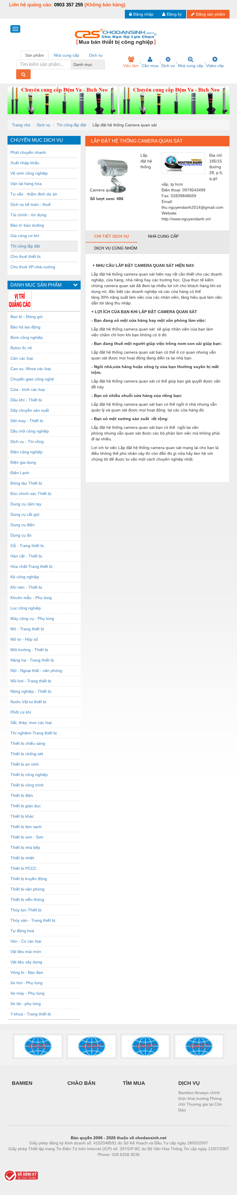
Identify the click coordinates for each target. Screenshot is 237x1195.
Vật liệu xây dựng (26, 962)
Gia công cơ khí (24, 235)
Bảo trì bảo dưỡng (27, 225)
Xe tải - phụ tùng (25, 1003)
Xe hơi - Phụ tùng (26, 982)
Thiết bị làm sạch (26, 826)
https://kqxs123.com (147, 1163)
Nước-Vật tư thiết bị (28, 701)
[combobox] (103, 64)
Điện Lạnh (19, 472)
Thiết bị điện (21, 795)
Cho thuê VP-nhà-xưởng (32, 267)
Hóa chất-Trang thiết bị (31, 566)
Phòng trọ (81, 1163)
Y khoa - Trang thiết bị (30, 1014)
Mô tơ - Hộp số (24, 639)
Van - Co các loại (25, 941)
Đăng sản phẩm (210, 14)
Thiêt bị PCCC (23, 868)
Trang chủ (21, 125)
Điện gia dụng (23, 462)
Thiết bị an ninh (24, 764)
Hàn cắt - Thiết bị (26, 556)
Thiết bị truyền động (28, 878)
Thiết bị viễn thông (27, 899)
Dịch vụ (168, 65)
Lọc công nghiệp (25, 608)
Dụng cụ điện (22, 524)
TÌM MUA (134, 1083)
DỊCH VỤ (189, 1083)
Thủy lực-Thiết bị (25, 910)
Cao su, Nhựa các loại (30, 368)
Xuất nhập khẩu (24, 162)
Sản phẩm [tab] (34, 55)
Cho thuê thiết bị (25, 256)
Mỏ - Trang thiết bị (27, 629)
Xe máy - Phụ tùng (27, 993)
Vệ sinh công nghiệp (29, 173)
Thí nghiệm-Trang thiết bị (33, 733)
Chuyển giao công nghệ (32, 379)
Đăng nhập (143, 14)
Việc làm (131, 65)
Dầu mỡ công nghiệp (29, 431)
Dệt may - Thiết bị (26, 420)
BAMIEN (22, 1083)
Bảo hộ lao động (25, 327)
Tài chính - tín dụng (28, 215)
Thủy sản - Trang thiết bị (32, 920)
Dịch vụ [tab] (96, 55)
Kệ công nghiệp (24, 577)
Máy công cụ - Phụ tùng (32, 618)
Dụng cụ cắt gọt (24, 514)
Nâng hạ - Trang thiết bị (32, 660)
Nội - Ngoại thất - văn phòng (36, 670)
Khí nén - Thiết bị (26, 587)
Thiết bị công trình (27, 785)
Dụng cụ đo (21, 535)
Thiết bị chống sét (26, 753)
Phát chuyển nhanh (28, 152)
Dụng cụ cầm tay (25, 504)
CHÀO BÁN (81, 1083)
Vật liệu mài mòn (25, 951)
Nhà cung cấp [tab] (66, 55)
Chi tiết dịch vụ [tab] (111, 236)
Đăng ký (174, 14)
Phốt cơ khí (20, 712)
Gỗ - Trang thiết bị (27, 545)
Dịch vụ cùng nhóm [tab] (115, 248)
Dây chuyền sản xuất (29, 410)
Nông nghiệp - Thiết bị (30, 691)
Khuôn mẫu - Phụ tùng (31, 597)
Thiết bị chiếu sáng (27, 743)
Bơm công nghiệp (26, 337)
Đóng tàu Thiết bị (26, 483)
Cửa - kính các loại (27, 389)
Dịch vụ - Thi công (27, 441)
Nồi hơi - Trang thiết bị (30, 681)
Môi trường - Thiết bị (29, 649)
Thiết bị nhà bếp (25, 847)
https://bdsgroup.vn (111, 1163)
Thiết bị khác (22, 816)
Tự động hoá (22, 930)
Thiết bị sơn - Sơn (26, 837)
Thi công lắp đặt (71, 125)
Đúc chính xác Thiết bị (30, 493)
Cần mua (150, 65)
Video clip (215, 65)
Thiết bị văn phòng (27, 889)
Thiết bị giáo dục (25, 806)
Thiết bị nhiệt (22, 858)
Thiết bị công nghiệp (29, 774)
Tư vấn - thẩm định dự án (33, 194)
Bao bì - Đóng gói (26, 316)
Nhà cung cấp (190, 65)
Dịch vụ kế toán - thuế (30, 204)
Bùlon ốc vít (21, 348)
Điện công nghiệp (26, 452)
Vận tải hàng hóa (26, 183)
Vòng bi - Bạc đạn (26, 972)
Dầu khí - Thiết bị (26, 400)
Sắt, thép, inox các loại (31, 722)
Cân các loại (21, 358)
